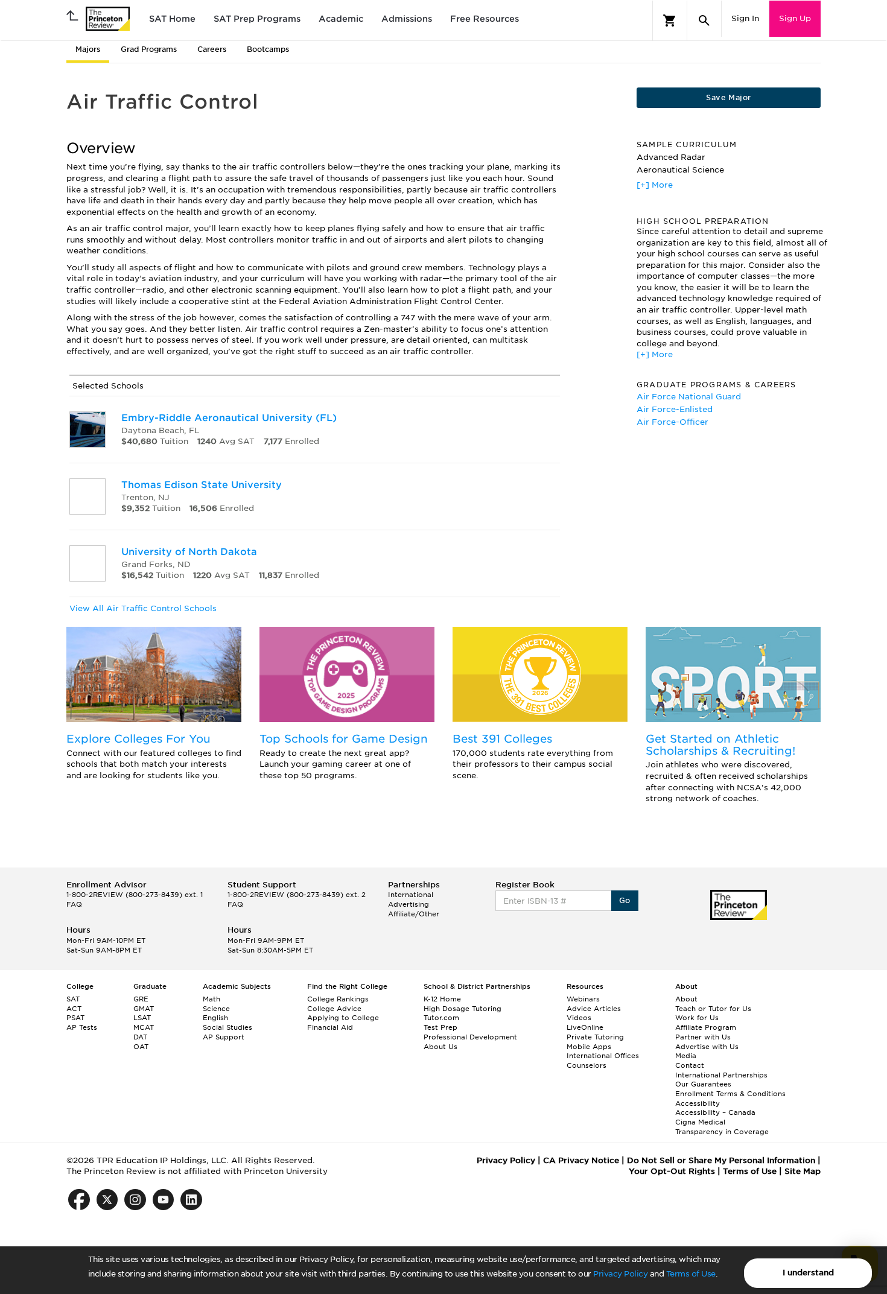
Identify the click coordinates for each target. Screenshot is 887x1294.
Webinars (583, 999)
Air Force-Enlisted (675, 409)
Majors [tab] (87, 49)
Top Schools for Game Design (343, 738)
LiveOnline (585, 1027)
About (686, 999)
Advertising (408, 904)
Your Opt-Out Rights (672, 1171)
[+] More (655, 184)
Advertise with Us (707, 1046)
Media (685, 1055)
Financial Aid (330, 1027)
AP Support (223, 1037)
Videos (579, 1017)
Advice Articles (594, 1008)
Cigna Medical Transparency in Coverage (722, 1127)
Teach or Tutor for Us (713, 1008)
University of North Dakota (189, 551)
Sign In (745, 18)
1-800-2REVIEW (134, 894)
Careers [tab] (211, 49)
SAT (73, 999)
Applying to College (343, 1017)
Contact (689, 1065)
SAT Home (172, 19)
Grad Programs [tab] (149, 49)
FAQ (74, 904)
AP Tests (81, 1027)
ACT (73, 1008)
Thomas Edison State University (201, 484)
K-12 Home (442, 999)
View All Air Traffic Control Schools (143, 608)
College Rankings (338, 999)
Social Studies (227, 1027)
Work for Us (697, 1017)
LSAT (142, 1017)
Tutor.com (441, 1017)
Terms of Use (691, 1273)
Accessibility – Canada (715, 1112)
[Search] (704, 20)
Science (216, 1008)
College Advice (334, 1008)
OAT (140, 1046)
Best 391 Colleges (502, 738)
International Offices (603, 1055)
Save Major (728, 97)
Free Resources (484, 19)
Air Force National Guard (689, 396)
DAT (140, 1037)
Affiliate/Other (413, 914)
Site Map (802, 1171)
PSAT (75, 1017)
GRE (140, 999)
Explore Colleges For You (138, 738)
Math (211, 999)
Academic (341, 19)
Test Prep (440, 1027)
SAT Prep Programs (257, 19)
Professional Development (470, 1037)
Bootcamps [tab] (268, 49)
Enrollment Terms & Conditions (730, 1093)
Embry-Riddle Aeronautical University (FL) (229, 417)
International (410, 894)
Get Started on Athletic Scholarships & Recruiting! (720, 744)
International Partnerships (721, 1075)
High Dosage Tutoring (462, 1008)
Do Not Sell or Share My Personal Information (721, 1160)
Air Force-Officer (672, 422)
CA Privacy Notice (581, 1160)
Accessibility (697, 1103)
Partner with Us (703, 1037)
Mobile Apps (589, 1046)
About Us (440, 1046)
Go (625, 900)
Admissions (406, 19)
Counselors (586, 1065)
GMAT (143, 1008)
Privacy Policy (620, 1273)
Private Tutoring (595, 1037)
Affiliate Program (705, 1027)
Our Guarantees (703, 1084)
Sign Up (795, 18)
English (215, 1017)
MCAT (143, 1027)
